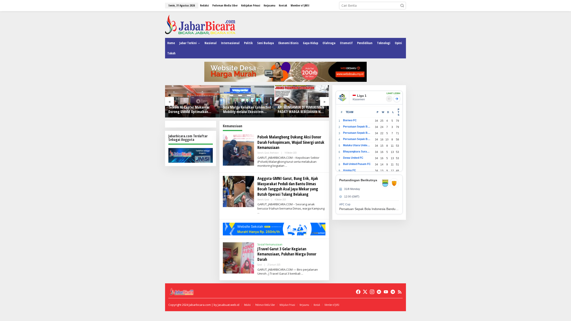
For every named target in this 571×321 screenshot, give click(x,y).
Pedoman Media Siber (265, 305)
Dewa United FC (353, 157)
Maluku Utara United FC (357, 145)
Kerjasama (304, 305)
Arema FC (349, 170)
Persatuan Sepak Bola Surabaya (357, 139)
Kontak (317, 305)
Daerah (260, 152)
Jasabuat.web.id (228, 305)
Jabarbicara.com (200, 305)
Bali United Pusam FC (357, 164)
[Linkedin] (379, 292)
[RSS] (400, 292)
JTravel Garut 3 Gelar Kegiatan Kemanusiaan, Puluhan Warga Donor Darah (286, 254)
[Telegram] (393, 292)
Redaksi (247, 305)
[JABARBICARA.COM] (200, 24)
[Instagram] (372, 292)
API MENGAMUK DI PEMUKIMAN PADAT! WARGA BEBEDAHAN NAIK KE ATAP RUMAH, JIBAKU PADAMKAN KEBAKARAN (247, 109)
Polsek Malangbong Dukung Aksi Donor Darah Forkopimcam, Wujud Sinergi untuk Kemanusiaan (290, 142)
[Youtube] (386, 292)
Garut (267, 152)
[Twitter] (365, 292)
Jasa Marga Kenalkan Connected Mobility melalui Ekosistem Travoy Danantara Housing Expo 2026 (192, 109)
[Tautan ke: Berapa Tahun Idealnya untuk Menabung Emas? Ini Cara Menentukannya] (301, 101)
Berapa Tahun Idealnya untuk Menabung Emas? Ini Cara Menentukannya (299, 109)
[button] (402, 5)
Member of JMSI (332, 305)
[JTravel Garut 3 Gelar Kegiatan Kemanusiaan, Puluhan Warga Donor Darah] (302, 274)
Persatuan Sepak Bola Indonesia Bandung (357, 126)
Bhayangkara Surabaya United (357, 151)
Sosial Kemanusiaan (269, 244)
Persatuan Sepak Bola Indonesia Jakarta (357, 132)
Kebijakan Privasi (287, 305)
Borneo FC (350, 120)
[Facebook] (358, 292)
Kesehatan (274, 152)
